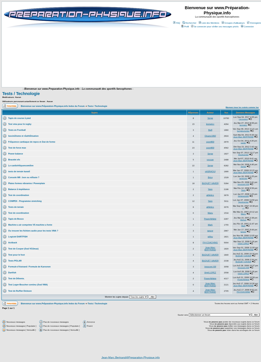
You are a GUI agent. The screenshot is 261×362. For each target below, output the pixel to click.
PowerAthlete (210, 219)
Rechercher (190, 23)
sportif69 (210, 142)
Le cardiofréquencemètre (20, 165)
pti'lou (210, 236)
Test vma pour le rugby (19, 124)
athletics (210, 195)
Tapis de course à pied (19, 118)
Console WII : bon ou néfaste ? (23, 177)
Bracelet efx (14, 159)
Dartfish (12, 272)
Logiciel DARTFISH (18, 236)
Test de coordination (18, 195)
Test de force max (17, 148)
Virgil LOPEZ (243, 244)
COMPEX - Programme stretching (25, 201)
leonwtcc (210, 124)
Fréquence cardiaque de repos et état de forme (31, 142)
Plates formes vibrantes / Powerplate (26, 183)
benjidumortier (243, 131)
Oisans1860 (210, 136)
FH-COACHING (210, 242)
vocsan (210, 159)
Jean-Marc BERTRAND (243, 137)
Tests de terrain (16, 207)
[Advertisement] (89, 75)
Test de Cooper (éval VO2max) (23, 249)
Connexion (249, 26)
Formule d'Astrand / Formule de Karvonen (29, 266)
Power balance (15, 154)
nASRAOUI (210, 171)
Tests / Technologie (21, 93)
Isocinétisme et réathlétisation (23, 136)
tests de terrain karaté (19, 171)
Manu (210, 213)
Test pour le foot (16, 255)
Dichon (243, 220)
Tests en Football (17, 130)
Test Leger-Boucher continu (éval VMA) (28, 284)
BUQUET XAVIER (210, 183)
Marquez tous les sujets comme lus (242, 107)
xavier (243, 143)
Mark (210, 225)
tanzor (210, 231)
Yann (210, 189)
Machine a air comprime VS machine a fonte (30, 225)
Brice (210, 177)
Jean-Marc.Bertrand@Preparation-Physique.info (130, 357)
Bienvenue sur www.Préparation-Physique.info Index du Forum (53, 106)
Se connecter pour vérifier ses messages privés (216, 26)
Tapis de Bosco (16, 219)
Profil (186, 26)
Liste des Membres (210, 23)
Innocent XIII (243, 184)
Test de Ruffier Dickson (20, 291)
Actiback (12, 242)
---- (243, 208)
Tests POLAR (15, 261)
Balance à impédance (19, 189)
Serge (210, 118)
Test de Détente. (16, 278)
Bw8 (210, 130)
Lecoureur (243, 119)
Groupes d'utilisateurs (235, 23)
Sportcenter (243, 155)
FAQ (178, 23)
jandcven (243, 178)
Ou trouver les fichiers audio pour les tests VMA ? (33, 231)
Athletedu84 (243, 196)
